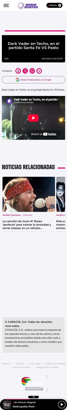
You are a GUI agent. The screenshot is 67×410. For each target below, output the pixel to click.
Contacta (6, 363)
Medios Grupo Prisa (33, 388)
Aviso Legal (34, 363)
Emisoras (20, 363)
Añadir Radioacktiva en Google (36, 79)
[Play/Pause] (61, 404)
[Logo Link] (29, 5)
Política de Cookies (21, 367)
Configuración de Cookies (47, 367)
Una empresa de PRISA (33, 381)
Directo (53, 5)
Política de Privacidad (55, 363)
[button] (6, 5)
